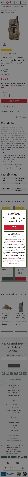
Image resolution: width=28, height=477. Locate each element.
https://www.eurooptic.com (10, 241)
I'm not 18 (14, 234)
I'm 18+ (14, 227)
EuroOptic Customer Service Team (13, 261)
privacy (9, 258)
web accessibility (15, 258)
